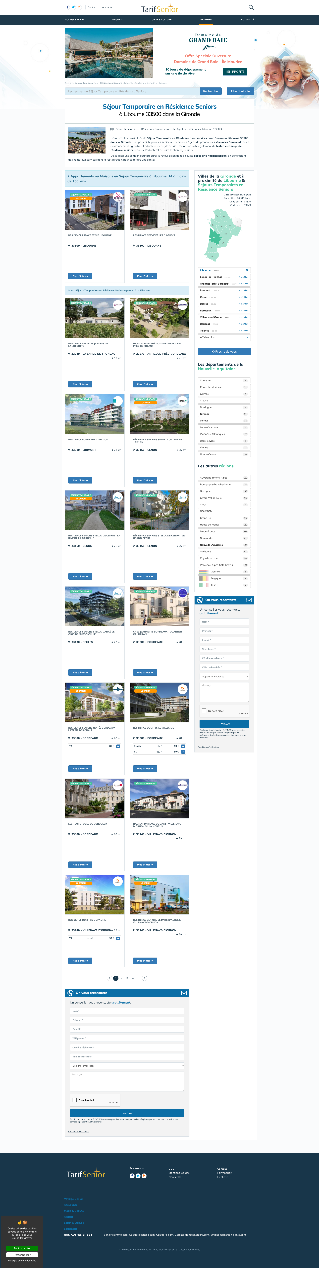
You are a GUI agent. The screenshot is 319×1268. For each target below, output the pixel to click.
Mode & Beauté (74, 1210)
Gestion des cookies (189, 1249)
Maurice (228, 571)
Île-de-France (223, 531)
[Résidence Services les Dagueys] (159, 210)
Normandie (223, 538)
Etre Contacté (240, 91)
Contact (92, 7)
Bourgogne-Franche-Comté (223, 484)
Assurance (71, 1204)
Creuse (204, 400)
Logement (206, 19)
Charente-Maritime (223, 387)
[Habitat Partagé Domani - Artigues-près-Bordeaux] (159, 318)
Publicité (222, 1177)
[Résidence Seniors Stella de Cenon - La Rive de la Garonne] (94, 510)
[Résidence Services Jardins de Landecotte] (94, 318)
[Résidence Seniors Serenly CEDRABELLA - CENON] (159, 414)
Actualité (247, 19)
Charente (223, 380)
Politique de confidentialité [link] (22, 1260)
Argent (117, 19)
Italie (228, 585)
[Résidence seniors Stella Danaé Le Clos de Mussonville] (94, 606)
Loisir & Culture (161, 19)
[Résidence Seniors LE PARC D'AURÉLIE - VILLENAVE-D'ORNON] (159, 894)
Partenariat (224, 1172)
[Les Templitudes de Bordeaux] (94, 798)
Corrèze (223, 393)
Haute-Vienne (223, 454)
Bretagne (223, 491)
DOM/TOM (206, 511)
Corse (223, 504)
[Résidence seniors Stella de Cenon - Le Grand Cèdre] (159, 510)
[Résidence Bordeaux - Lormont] (94, 414)
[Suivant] (144, 978)
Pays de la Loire (223, 558)
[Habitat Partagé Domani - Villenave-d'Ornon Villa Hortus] (159, 798)
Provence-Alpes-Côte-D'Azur (223, 564)
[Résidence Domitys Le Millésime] (159, 702)
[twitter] (73, 7)
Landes (223, 420)
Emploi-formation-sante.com (228, 1234)
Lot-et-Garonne (223, 427)
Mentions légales (179, 1172)
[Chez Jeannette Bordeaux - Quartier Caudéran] (159, 606)
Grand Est (223, 518)
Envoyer (127, 1113)
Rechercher (211, 91)
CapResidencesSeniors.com (192, 1234)
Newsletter (107, 7)
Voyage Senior (74, 19)
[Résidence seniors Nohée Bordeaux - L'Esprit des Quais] (94, 702)
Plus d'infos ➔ (80, 276)
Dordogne (223, 407)
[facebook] (67, 7)
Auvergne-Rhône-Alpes (223, 477)
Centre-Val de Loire (223, 497)
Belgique (228, 578)
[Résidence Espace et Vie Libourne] (94, 210)
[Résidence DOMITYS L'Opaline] (94, 894)
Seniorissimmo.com (116, 1234)
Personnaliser (22, 1254)
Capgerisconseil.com (142, 1234)
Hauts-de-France (223, 524)
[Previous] (109, 978)
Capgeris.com (164, 1234)
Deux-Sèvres (223, 440)
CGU (171, 1168)
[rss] (79, 7)
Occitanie (223, 551)
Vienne (223, 447)
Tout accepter (22, 1248)
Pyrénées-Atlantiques (223, 434)
